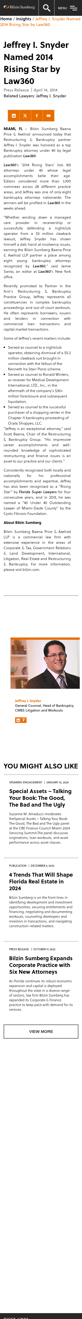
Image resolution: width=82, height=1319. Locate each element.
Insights (23, 19)
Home (6, 19)
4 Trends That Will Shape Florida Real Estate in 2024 (41, 881)
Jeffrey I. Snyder (51, 96)
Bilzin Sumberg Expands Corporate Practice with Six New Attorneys (41, 965)
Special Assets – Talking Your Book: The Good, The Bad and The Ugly (40, 797)
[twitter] (25, 115)
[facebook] (37, 115)
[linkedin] (13, 115)
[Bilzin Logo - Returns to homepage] (19, 8)
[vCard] (23, 720)
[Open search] (46, 8)
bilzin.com (31, 569)
